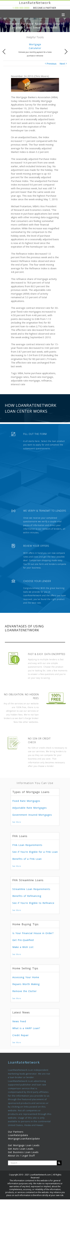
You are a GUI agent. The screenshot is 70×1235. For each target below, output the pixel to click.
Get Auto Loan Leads (21, 1148)
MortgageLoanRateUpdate (24, 1138)
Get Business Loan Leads (23, 1152)
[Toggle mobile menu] (63, 14)
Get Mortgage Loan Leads (24, 1145)
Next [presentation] (65, 51)
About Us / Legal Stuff (21, 1155)
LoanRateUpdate (18, 1135)
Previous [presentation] (4, 51)
